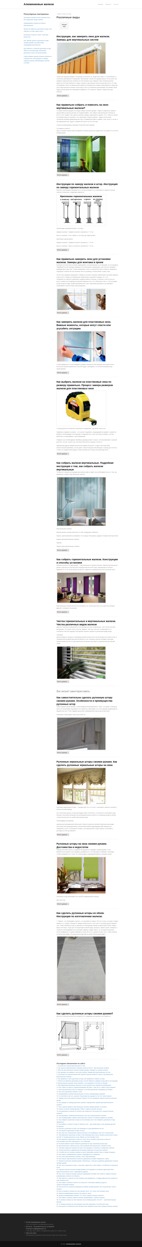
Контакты (29, 1226)
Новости (108, 4)
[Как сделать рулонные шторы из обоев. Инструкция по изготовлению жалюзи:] (87, 969)
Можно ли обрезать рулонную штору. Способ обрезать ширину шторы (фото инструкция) (88, 1081)
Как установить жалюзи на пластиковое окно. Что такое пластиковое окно (84, 1191)
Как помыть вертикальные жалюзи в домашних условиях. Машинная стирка (84, 1159)
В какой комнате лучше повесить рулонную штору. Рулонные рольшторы (83, 1143)
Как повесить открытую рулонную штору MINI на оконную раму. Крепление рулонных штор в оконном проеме (37, 50)
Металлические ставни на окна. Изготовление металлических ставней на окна (85, 1146)
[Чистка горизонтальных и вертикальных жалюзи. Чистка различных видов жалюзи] (87, 662)
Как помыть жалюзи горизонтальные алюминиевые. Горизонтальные (82, 1197)
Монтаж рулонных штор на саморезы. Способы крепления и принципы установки (85, 1089)
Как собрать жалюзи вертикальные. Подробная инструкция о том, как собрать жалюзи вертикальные (85, 466)
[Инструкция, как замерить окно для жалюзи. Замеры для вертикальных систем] (87, 58)
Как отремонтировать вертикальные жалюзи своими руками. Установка (83, 1107)
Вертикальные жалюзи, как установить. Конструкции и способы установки (82, 1083)
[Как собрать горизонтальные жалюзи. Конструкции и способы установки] (87, 587)
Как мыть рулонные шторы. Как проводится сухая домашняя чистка (81, 1128)
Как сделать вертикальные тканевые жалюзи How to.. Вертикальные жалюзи (83, 1068)
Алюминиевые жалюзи (39, 4)
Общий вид (64, 25)
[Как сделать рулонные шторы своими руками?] (87, 1036)
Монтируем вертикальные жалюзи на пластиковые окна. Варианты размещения (84, 1085)
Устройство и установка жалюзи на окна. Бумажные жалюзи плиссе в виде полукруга (87, 1152)
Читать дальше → (63, 96)
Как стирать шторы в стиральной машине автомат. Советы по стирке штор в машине (87, 1087)
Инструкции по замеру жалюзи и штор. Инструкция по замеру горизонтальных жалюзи (87, 185)
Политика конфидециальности (36, 1229)
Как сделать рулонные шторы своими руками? (85, 1013)
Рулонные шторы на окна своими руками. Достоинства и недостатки (82, 845)
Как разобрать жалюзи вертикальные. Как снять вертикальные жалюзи (82, 1115)
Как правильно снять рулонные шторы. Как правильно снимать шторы (81, 1079)
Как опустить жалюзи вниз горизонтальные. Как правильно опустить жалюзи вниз (86, 1133)
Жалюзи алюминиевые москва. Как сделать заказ (75, 1193)
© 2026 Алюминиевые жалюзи (36, 1222)
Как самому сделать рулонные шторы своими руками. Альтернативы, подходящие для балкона (36, 43)
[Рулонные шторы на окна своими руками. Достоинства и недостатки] (87, 875)
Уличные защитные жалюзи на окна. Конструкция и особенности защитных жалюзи (86, 1148)
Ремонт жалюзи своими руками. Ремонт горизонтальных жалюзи (80, 1109)
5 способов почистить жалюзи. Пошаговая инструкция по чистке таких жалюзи (85, 1096)
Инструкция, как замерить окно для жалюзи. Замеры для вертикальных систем (83, 38)
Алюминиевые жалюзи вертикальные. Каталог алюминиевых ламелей (82, 1094)
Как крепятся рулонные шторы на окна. (72, 1130)
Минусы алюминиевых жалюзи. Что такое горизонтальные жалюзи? (81, 1195)
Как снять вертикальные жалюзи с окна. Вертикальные (77, 1156)
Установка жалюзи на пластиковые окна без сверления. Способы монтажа (83, 1204)
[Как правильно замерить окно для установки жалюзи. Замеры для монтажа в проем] (87, 299)
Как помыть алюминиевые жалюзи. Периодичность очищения (79, 1154)
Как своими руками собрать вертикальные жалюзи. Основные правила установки (86, 1118)
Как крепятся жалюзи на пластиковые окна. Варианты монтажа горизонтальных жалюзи (88, 1206)
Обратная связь (31, 1233)
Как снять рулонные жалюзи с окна (70, 1092)
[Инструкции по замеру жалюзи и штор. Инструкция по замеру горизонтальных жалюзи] (87, 210)
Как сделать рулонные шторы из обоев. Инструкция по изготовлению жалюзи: (80, 914)
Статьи (116, 4)
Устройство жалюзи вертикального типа (71, 1066)
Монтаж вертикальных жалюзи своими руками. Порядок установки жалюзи (83, 1070)
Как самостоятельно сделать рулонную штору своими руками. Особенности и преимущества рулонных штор (84, 701)
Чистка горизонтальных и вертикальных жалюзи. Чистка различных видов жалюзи (86, 622)
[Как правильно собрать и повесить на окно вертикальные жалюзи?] (87, 154)
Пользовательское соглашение (43, 1226)
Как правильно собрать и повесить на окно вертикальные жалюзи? (82, 106)
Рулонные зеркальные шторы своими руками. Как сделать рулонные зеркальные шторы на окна (87, 763)
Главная (100, 4)
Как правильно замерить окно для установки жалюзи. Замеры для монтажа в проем (84, 260)
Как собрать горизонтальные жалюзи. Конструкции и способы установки (87, 561)
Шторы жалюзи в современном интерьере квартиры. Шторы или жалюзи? (83, 1150)
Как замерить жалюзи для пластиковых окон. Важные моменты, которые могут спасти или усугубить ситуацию (84, 325)
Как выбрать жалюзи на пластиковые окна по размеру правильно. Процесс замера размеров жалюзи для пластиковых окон (85, 385)
